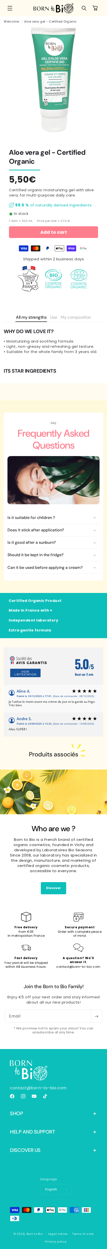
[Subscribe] (96, 1016)
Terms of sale (83, 1234)
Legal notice (57, 1234)
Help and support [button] (32, 1132)
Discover (53, 888)
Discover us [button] (25, 1150)
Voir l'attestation (25, 673)
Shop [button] (16, 1113)
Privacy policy (55, 1242)
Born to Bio (35, 1234)
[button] (9, 8)
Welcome (11, 21)
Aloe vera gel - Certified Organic (50, 21)
